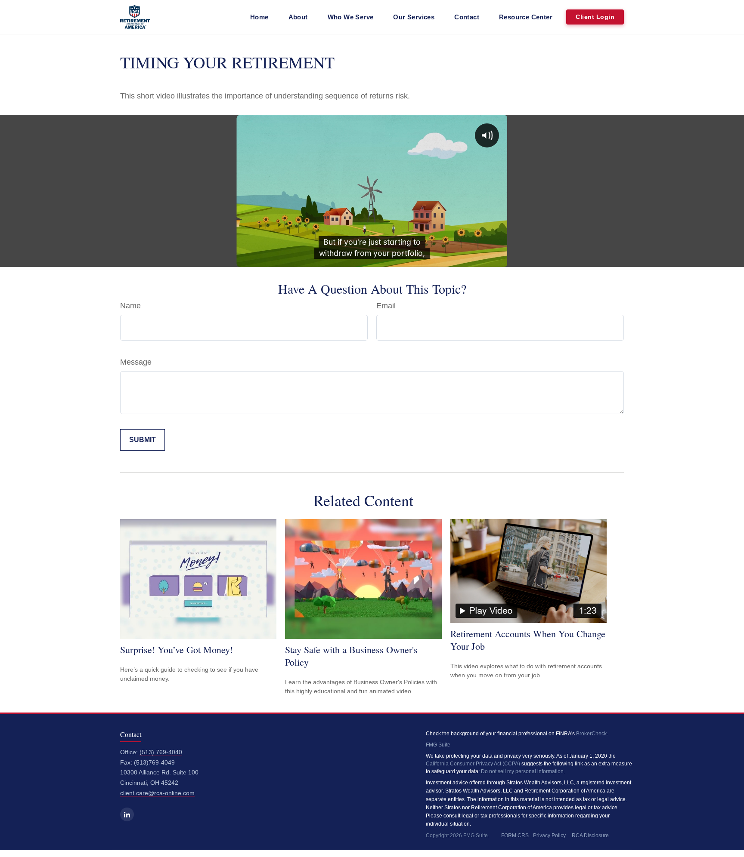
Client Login (595, 17)
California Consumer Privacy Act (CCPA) (473, 764)
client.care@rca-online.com (157, 793)
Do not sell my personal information (522, 771)
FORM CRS (515, 835)
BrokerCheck (591, 734)
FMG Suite (438, 745)
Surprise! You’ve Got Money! (176, 649)
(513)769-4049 (154, 762)
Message (136, 362)
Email (386, 305)
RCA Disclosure (590, 835)
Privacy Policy (549, 835)
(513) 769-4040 (161, 752)
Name (130, 305)
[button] (259, 17)
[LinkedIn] (127, 814)
